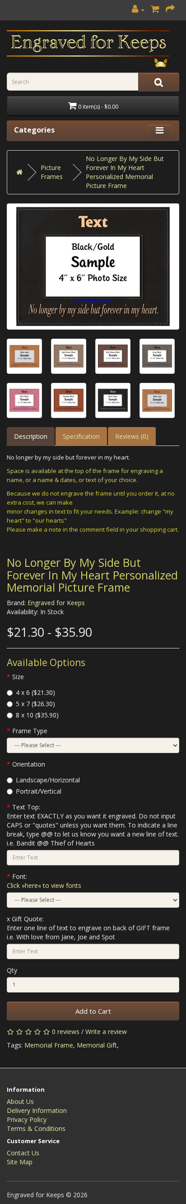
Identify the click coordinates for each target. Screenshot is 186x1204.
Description (30, 436)
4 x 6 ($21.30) (35, 692)
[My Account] (138, 9)
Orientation (28, 764)
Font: (44, 881)
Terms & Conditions (36, 1128)
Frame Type (29, 730)
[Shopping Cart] (155, 9)
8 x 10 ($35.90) (37, 715)
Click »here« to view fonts (44, 885)
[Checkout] (170, 9)
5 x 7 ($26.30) (35, 703)
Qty (12, 970)
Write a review (106, 1031)
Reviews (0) (132, 436)
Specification (81, 436)
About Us (20, 1101)
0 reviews (65, 1031)
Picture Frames (52, 172)
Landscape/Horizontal (48, 780)
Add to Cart (93, 1011)
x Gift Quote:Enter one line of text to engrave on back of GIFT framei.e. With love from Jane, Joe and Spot (88, 927)
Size (18, 676)
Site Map (20, 1162)
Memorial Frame (48, 1045)
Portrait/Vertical (38, 791)
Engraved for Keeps (56, 602)
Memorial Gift (97, 1045)
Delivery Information (37, 1110)
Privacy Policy (26, 1119)
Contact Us (23, 1153)
